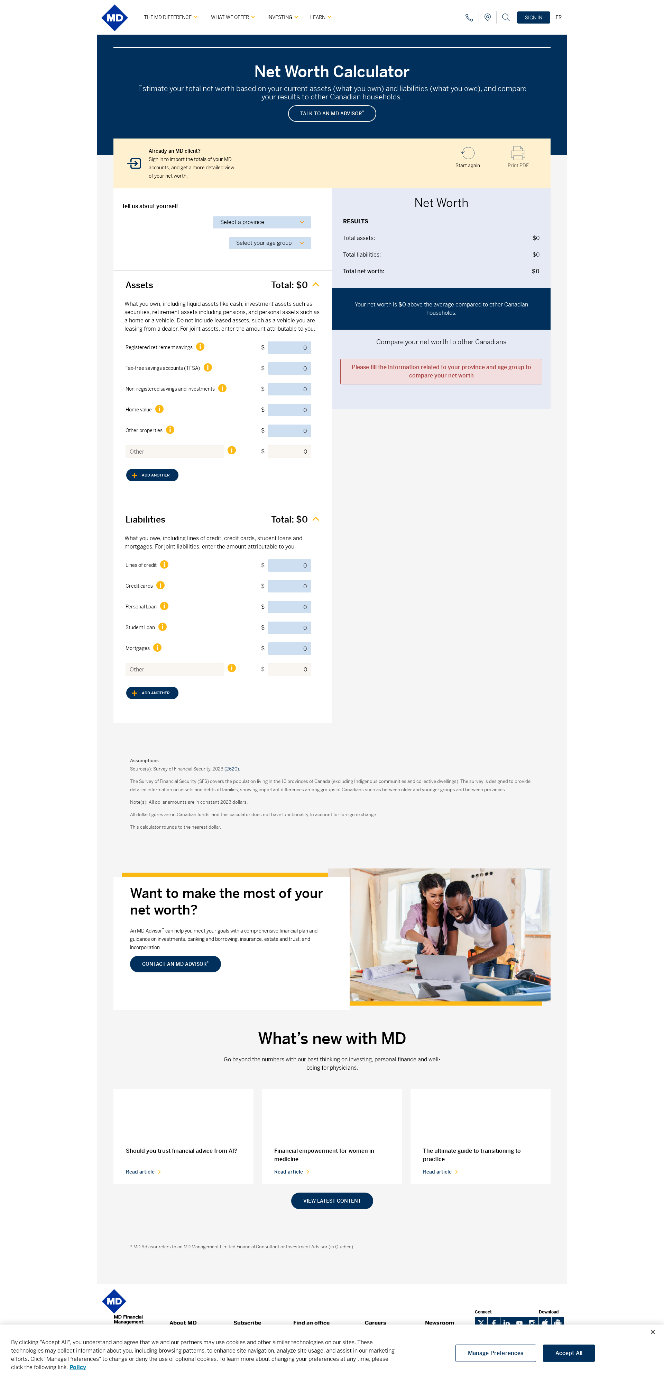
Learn (317, 17)
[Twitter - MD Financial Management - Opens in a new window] (481, 1323)
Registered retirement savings (159, 347)
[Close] (653, 1332)
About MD (183, 1323)
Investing (279, 17)
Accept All (569, 1353)
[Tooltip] (199, 346)
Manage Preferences (496, 1353)
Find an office (311, 1323)
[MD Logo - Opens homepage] (114, 34)
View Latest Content (332, 1201)
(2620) (231, 769)
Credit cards (139, 586)
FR (559, 17)
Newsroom (439, 1323)
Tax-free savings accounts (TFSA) (163, 368)
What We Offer (230, 17)
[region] (332, 1353)
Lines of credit (141, 565)
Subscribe (247, 1323)
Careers (375, 1323)
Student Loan (140, 627)
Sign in (533, 18)
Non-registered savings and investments (170, 389)
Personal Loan (141, 607)
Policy (78, 1367)
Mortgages (138, 648)
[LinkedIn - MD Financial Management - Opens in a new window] (506, 1323)
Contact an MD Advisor (175, 963)
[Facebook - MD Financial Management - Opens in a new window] (494, 1323)
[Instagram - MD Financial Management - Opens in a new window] (532, 1323)
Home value (139, 410)
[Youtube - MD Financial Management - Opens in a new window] (519, 1323)
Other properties (144, 430)
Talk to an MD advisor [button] (332, 113)
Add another (148, 477)
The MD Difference (168, 17)
